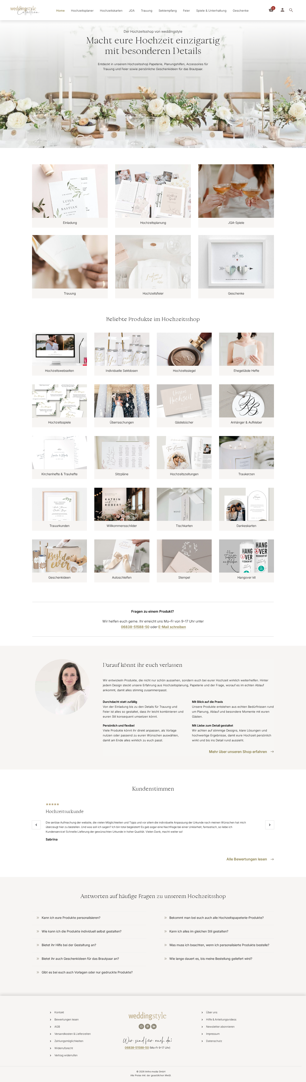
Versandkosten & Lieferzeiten (72, 1033)
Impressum (213, 1033)
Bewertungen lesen (66, 1019)
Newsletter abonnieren (220, 1026)
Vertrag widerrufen (66, 1055)
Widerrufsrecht (63, 1048)
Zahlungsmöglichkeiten (68, 1041)
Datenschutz (214, 1041)
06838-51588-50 (137, 1047)
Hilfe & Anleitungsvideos (221, 1019)
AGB (57, 1026)
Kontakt (59, 1012)
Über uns (211, 1012)
